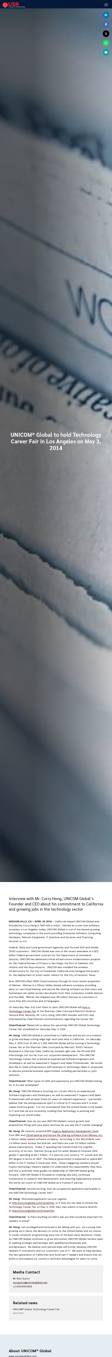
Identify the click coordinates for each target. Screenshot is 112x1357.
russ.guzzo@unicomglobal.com (30, 1282)
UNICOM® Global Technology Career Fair (36, 1309)
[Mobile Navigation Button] (106, 4)
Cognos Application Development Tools (75, 1131)
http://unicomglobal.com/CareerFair (33, 1202)
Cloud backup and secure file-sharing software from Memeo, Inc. (64, 1135)
